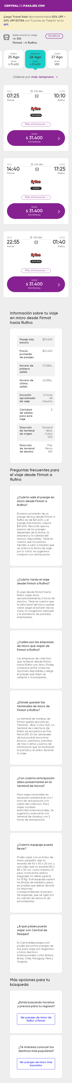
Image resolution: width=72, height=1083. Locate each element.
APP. (6, 24)
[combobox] (44, 77)
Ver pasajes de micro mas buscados (36, 1064)
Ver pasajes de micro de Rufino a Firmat (36, 1019)
